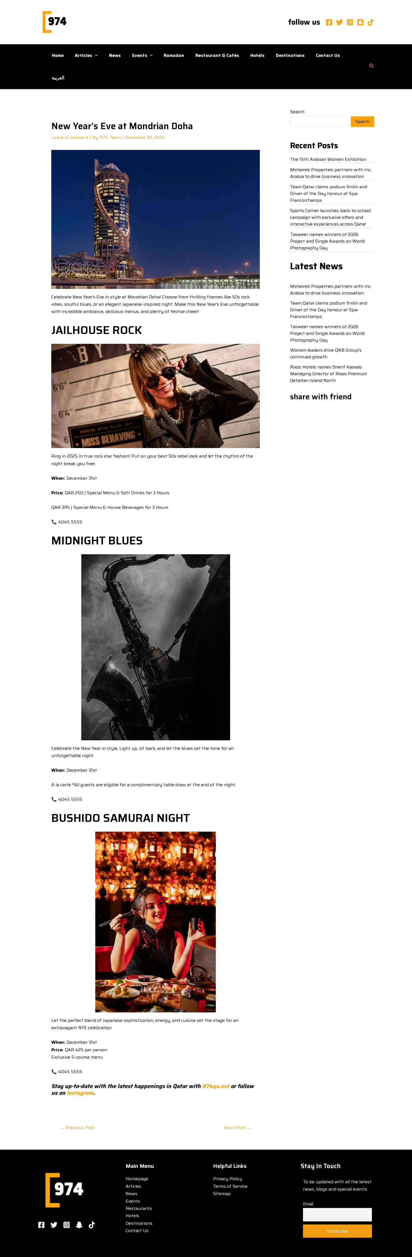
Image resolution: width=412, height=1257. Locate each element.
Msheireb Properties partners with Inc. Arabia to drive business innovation (330, 173)
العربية (58, 77)
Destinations (290, 55)
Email (308, 1204)
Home (58, 55)
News (115, 55)
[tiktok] (370, 22)
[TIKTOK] (91, 1224)
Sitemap (222, 1193)
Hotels (257, 55)
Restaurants (139, 1208)
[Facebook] (329, 22)
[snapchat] (360, 22)
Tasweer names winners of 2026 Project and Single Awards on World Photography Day (327, 241)
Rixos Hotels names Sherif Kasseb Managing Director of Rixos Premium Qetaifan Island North (328, 373)
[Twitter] (339, 22)
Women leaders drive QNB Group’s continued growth (326, 353)
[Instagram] (349, 22)
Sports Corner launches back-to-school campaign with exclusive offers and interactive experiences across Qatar (330, 217)
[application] (95, 55)
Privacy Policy (227, 1178)
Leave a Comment (70, 137)
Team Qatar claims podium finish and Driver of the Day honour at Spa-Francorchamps (328, 193)
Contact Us (328, 55)
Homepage (137, 1178)
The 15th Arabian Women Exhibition (328, 159)
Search (297, 111)
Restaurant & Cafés (217, 55)
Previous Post (77, 1128)
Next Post (237, 1128)
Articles (83, 55)
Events (139, 55)
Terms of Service (230, 1186)
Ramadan (174, 55)
